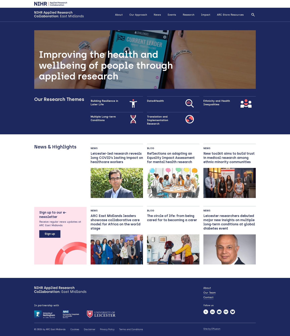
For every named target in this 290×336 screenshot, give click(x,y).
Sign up (50, 233)
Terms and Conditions (131, 329)
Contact (208, 297)
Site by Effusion (211, 328)
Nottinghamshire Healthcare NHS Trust (70, 314)
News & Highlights (55, 147)
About (119, 14)
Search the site (253, 14)
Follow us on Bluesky (232, 311)
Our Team (209, 292)
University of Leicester (101, 314)
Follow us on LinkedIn (212, 311)
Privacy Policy (107, 329)
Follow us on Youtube (219, 311)
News (157, 14)
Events (172, 14)
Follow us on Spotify (226, 311)
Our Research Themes (59, 99)
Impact (205, 14)
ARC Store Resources (230, 14)
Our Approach (138, 14)
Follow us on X (205, 311)
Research (188, 14)
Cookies (74, 329)
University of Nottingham (44, 314)
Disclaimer (89, 329)
